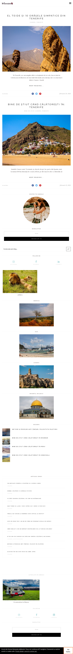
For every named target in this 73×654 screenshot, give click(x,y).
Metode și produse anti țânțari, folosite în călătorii (25, 544)
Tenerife (39, 22)
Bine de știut (29, 111)
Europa (33, 22)
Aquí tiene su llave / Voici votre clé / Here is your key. (26, 506)
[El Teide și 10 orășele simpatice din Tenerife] (36, 49)
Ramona (5, 93)
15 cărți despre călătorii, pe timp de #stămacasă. (24, 498)
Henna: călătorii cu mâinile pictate (19, 491)
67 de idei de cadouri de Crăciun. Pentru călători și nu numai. (29, 536)
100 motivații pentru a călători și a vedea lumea (24, 483)
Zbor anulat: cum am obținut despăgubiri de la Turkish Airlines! (29, 528)
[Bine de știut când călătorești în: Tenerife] (36, 140)
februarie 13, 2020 (65, 185)
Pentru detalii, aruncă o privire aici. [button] (26, 651)
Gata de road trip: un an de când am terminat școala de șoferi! (29, 521)
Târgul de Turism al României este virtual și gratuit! (25, 513)
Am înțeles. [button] (68, 650)
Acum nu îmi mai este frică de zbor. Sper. (21, 551)
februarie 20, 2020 (65, 93)
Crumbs (9, 485)
